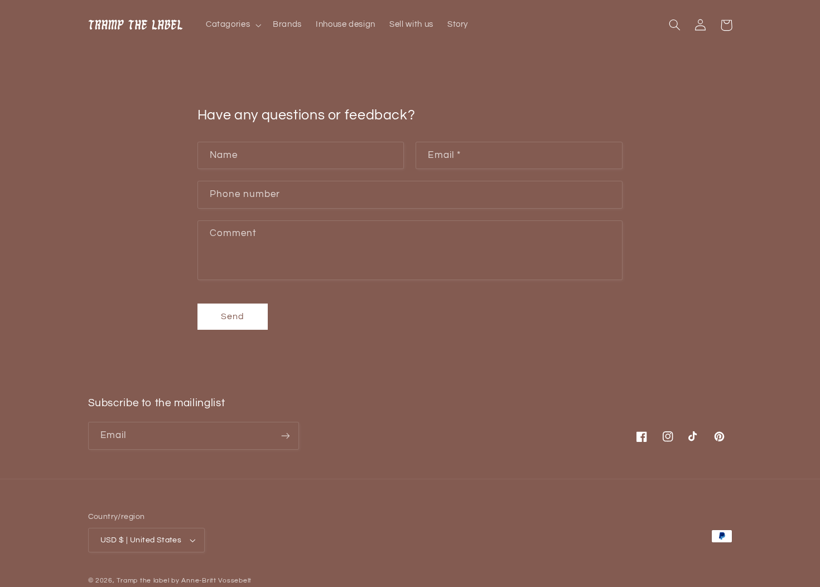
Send (232, 316)
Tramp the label (143, 581)
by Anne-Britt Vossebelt (211, 581)
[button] (232, 25)
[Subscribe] (285, 435)
